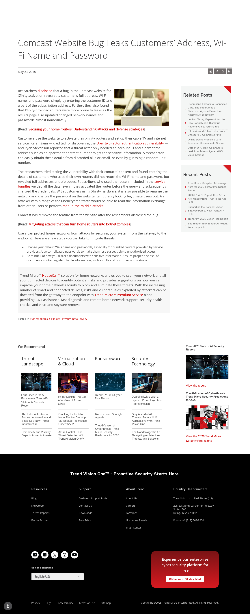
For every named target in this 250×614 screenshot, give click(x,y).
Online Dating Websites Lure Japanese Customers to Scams (204, 141)
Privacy (66, 319)
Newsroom (37, 505)
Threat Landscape (32, 361)
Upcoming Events (136, 520)
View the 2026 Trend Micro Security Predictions (203, 437)
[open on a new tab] (54, 554)
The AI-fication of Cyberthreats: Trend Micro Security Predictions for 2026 (107, 430)
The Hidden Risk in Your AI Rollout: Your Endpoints (206, 225)
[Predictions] (207, 416)
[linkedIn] (229, 71)
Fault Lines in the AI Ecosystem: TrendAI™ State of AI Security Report (34, 394)
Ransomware (108, 358)
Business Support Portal (93, 498)
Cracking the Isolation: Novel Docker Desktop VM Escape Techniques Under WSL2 (72, 419)
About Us (131, 498)
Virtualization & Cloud (71, 361)
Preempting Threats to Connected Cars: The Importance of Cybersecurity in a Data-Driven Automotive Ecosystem (206, 109)
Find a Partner (40, 520)
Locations (131, 513)
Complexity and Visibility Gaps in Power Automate (36, 433)
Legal (49, 603)
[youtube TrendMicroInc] (74, 554)
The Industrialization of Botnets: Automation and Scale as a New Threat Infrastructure (36, 419)
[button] (57, 576)
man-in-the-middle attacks (83, 206)
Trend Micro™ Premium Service (119, 295)
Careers (130, 505)
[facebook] (217, 71)
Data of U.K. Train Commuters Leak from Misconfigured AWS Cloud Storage (204, 151)
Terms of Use (87, 603)
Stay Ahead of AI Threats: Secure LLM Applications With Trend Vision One (146, 419)
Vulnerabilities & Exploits (45, 319)
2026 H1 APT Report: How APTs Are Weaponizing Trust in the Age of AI (205, 198)
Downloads (85, 513)
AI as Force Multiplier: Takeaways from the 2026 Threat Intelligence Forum (206, 187)
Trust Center (133, 527)
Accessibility (65, 603)
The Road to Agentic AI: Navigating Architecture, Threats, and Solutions (146, 435)
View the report (196, 384)
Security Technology (143, 361)
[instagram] (64, 554)
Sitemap (106, 603)
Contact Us (85, 505)
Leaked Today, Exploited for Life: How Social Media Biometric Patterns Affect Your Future (205, 123)
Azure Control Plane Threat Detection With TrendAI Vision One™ (71, 435)
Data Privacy (79, 319)
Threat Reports (40, 513)
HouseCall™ (51, 275)
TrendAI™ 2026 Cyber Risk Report (208, 218)
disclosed (45, 91)
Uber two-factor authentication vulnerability (130, 143)
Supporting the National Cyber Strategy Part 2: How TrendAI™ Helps (204, 210)
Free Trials (85, 520)
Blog (34, 498)
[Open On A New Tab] (223, 71)
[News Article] (210, 71)
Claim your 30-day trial (183, 578)
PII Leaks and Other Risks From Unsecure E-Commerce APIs (205, 132)
